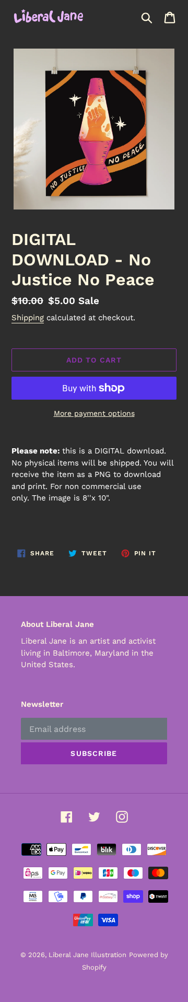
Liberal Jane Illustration (87, 955)
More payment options (94, 413)
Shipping (27, 317)
